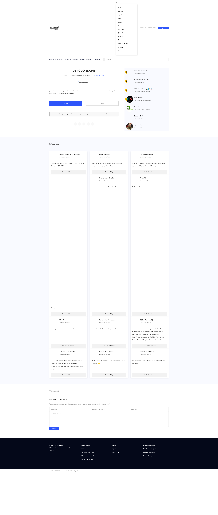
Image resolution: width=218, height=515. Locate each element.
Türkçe (120, 51)
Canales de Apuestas (139, 73)
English (120, 8)
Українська (121, 26)
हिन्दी (119, 40)
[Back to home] (54, 28)
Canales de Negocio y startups (142, 352)
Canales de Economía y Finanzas (142, 342)
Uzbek (120, 22)
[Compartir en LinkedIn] (92, 124)
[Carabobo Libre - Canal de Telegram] (129, 350)
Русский (120, 11)
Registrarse (151, 28)
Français (120, 36)
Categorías (97, 59)
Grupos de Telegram (71, 59)
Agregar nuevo (163, 28)
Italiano (120, 18)
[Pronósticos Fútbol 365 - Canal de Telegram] (129, 72)
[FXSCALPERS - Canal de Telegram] (129, 341)
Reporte (102, 103)
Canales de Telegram (55, 59)
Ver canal (65, 103)
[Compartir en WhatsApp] (79, 124)
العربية (120, 15)
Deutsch (120, 47)
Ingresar (143, 28)
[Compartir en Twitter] (83, 124)
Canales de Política (139, 491)
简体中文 (120, 33)
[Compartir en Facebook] (88, 124)
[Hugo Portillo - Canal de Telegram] (129, 489)
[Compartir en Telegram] (75, 124)
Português (121, 29)
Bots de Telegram (85, 59)
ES (117, 2)
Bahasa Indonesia (123, 43)
